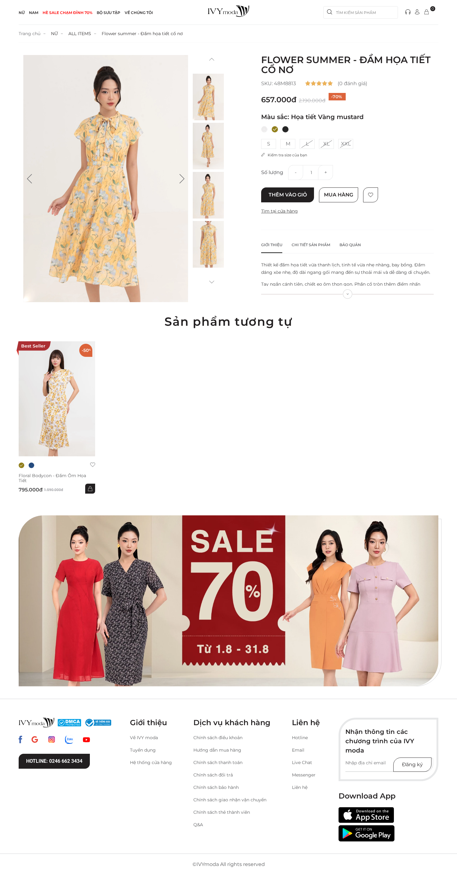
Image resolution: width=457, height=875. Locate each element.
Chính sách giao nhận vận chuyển (229, 800)
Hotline (300, 737)
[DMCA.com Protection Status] (69, 722)
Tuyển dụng (143, 750)
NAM (33, 12)
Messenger (304, 775)
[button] (29, 178)
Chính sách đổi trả (213, 775)
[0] (426, 12)
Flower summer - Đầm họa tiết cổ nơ (142, 33)
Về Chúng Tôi (139, 12)
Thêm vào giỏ (288, 195)
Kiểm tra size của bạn (286, 155)
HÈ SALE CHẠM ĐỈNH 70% (67, 12)
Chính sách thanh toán (217, 762)
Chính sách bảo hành (216, 787)
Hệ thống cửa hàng (151, 762)
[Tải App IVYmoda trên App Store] (366, 815)
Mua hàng (338, 195)
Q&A (198, 824)
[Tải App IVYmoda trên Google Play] (367, 833)
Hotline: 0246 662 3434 (54, 761)
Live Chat (302, 762)
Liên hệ (299, 787)
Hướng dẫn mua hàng (217, 750)
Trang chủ (29, 33)
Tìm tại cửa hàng (279, 211)
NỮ (22, 12)
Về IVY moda (144, 737)
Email (298, 750)
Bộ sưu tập (108, 12)
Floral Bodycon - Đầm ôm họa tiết (52, 478)
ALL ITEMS (79, 33)
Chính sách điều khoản (217, 737)
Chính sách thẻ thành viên (221, 812)
